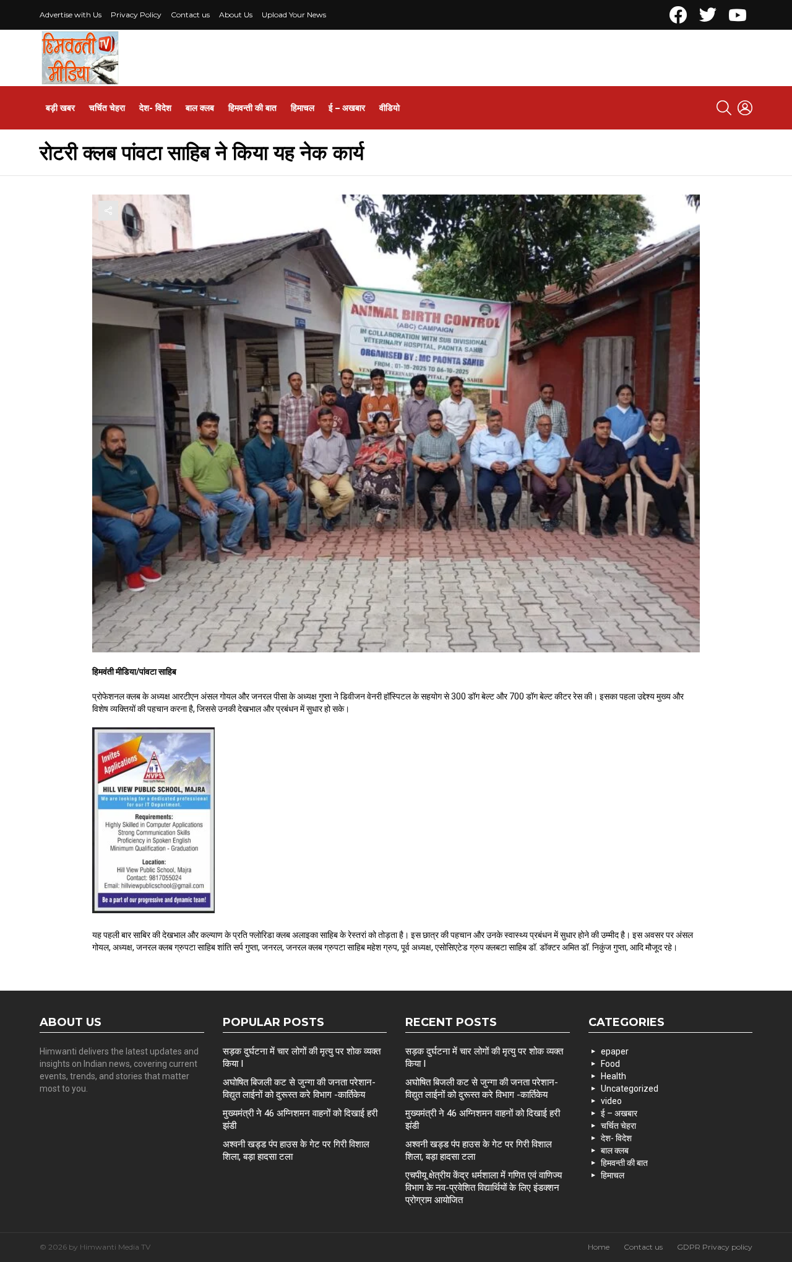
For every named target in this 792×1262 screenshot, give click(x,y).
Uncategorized (629, 1088)
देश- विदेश (155, 107)
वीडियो (389, 107)
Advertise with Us (70, 14)
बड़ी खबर (60, 107)
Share (108, 211)
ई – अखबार (347, 107)
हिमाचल (302, 107)
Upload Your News (294, 14)
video (611, 1101)
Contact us (190, 14)
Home (598, 1246)
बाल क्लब (200, 107)
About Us (235, 14)
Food (610, 1064)
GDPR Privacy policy (714, 1246)
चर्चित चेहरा (107, 107)
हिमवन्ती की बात (252, 107)
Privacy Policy (136, 14)
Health (613, 1076)
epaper (615, 1051)
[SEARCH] (724, 107)
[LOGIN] (745, 107)
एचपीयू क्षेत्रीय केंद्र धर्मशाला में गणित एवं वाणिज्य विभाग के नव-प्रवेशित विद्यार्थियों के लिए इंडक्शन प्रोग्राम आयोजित (483, 1188)
